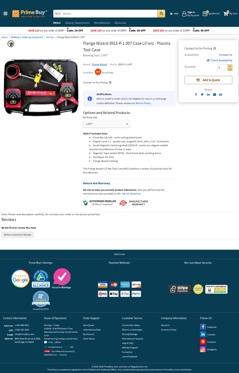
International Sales (92, 329)
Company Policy (168, 329)
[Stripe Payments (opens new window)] (180, 289)
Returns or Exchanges (132, 329)
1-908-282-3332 (22, 329)
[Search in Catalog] (161, 14)
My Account (88, 334)
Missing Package (129, 334)
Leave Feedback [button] (129, 356)
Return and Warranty (96, 183)
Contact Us (127, 352)
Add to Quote (211, 80)
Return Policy (143, 103)
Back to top (119, 254)
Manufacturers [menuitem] (102, 22)
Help (176, 13)
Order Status (89, 338)
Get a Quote (88, 325)
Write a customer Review (17, 234)
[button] (214, 48)
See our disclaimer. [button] (131, 193)
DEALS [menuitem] (57, 22)
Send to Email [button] (214, 95)
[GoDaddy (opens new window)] (216, 289)
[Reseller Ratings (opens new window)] (61, 278)
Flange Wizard (99, 64)
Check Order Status (131, 325)
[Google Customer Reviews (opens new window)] (20, 278)
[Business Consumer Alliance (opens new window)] (41, 278)
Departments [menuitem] (77, 22)
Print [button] (220, 94)
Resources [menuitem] (120, 22)
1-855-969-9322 (22, 325)
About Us (165, 325)
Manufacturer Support (132, 338)
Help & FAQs (128, 343)
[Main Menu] (5, 13)
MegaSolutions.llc (139, 366)
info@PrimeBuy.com (24, 334)
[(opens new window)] (40, 126)
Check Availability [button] (221, 60)
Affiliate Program (130, 347)
